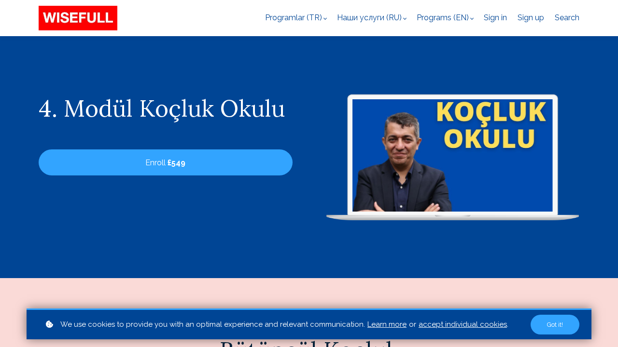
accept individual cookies (463, 324)
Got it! (555, 324)
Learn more (387, 324)
